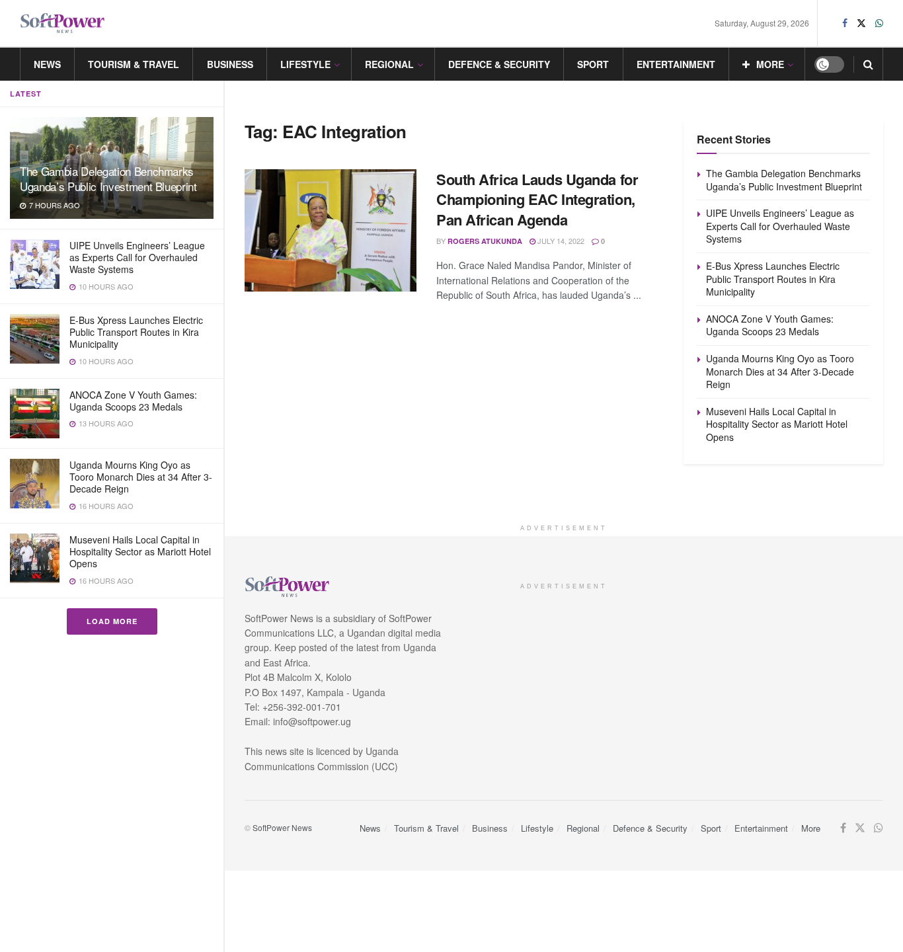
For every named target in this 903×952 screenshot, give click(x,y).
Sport (593, 64)
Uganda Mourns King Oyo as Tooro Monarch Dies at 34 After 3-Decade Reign (140, 476)
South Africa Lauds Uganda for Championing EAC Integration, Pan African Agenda (537, 200)
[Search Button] (868, 64)
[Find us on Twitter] (861, 23)
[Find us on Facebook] (844, 23)
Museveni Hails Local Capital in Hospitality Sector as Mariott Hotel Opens (140, 551)
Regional (389, 64)
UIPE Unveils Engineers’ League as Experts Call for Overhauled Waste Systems (137, 257)
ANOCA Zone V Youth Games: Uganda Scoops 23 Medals (133, 400)
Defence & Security (499, 64)
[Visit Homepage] (63, 23)
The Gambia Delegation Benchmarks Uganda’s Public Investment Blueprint (108, 178)
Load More (112, 621)
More (770, 64)
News (47, 64)
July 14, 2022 (559, 240)
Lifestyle (305, 64)
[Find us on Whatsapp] (879, 23)
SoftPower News (282, 827)
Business (230, 64)
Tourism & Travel (133, 64)
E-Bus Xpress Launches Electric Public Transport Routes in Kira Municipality (136, 331)
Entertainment (676, 64)
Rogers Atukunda (485, 241)
